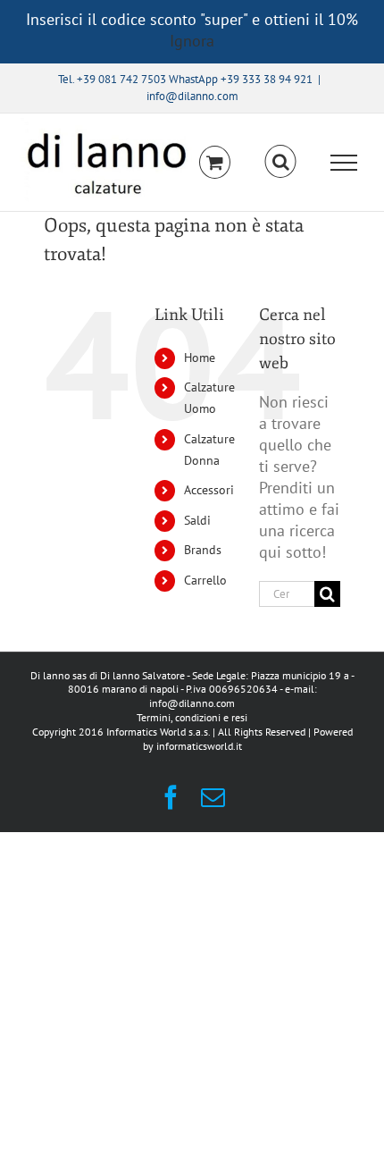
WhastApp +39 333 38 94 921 (241, 79)
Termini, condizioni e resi (192, 717)
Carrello (205, 580)
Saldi (197, 520)
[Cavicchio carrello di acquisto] (214, 162)
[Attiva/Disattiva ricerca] (280, 162)
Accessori (209, 490)
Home (199, 357)
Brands (202, 550)
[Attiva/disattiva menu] (344, 163)
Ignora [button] (192, 40)
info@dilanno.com (192, 96)
